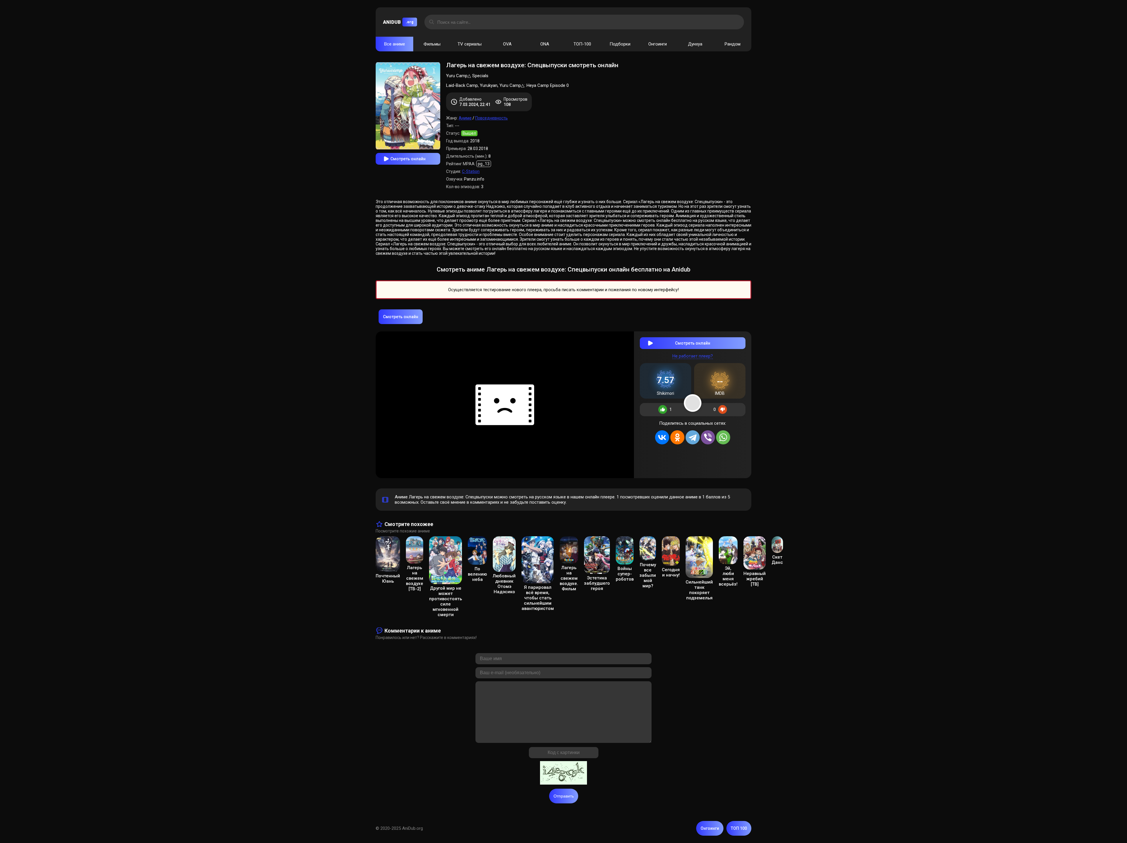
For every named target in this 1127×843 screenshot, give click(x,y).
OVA (507, 44)
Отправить (564, 796)
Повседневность (491, 118)
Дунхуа (695, 44)
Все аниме (394, 44)
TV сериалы (470, 44)
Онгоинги (657, 44)
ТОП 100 (739, 828)
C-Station (471, 171)
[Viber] (708, 437)
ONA (544, 44)
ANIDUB (398, 22)
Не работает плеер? (692, 356)
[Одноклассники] (677, 437)
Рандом (732, 44)
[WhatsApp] (723, 437)
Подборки (620, 44)
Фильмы (432, 44)
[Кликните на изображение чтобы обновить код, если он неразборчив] (563, 773)
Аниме (465, 118)
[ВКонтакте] (662, 437)
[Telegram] (693, 437)
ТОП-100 (582, 44)
